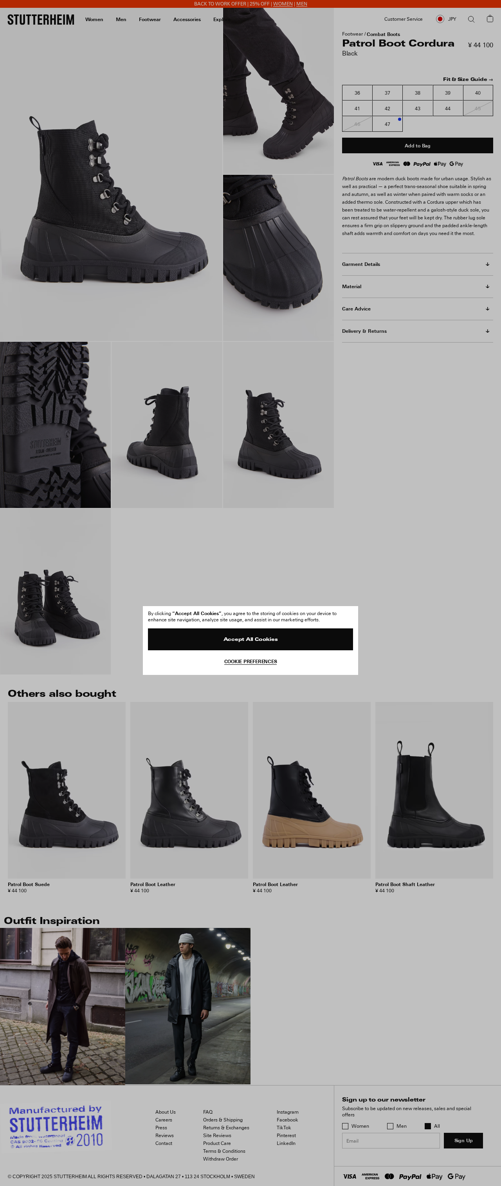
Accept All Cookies (250, 639)
